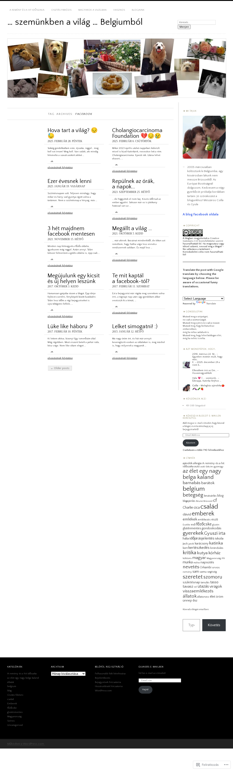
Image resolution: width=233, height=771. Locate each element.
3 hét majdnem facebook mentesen (71, 231)
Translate (211, 303)
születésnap (191, 582)
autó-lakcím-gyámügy (211, 466)
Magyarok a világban (92, 10)
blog (220, 496)
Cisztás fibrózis (61, 10)
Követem (190, 443)
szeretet (193, 577)
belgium (194, 488)
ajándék (187, 463)
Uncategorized (15, 725)
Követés (214, 625)
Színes (11, 720)
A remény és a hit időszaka (27, 10)
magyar (199, 558)
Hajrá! (145, 689)
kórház (214, 553)
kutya (202, 552)
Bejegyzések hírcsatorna (108, 682)
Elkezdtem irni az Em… (204, 370)
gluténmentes (192, 528)
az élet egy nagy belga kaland (202, 474)
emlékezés (204, 519)
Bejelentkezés (102, 678)
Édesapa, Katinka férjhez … (206, 380)
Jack (185, 543)
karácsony (201, 543)
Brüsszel (208, 501)
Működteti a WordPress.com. (26, 743)
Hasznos (119, 10)
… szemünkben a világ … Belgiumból (75, 22)
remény (187, 572)
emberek (203, 513)
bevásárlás (210, 495)
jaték (191, 543)
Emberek (12, 703)
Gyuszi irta (214, 533)
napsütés (207, 562)
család (209, 506)
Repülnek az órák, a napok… (133, 184)
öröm (219, 597)
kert (185, 547)
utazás (203, 586)
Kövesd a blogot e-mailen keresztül (202, 417)
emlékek (190, 519)
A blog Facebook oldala (200, 214)
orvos (216, 567)
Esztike (186, 524)
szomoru (212, 577)
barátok (208, 483)
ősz (195, 600)
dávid (187, 514)
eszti (214, 519)
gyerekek (193, 533)
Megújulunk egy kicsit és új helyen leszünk (74, 278)
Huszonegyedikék (202, 373)
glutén (215, 524)
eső (193, 524)
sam (195, 571)
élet (212, 597)
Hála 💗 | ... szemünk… (204, 378)
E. (193, 362)
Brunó (199, 501)
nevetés (191, 566)
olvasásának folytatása (60, 164)
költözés (187, 558)
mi (223, 558)
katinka (216, 543)
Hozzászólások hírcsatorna (109, 686)
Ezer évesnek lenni (69, 181)
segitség (212, 571)
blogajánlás (189, 501)
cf (215, 500)
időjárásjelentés (202, 538)
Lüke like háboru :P (70, 326)
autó (197, 466)
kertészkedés (199, 548)
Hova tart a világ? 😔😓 (73, 133)
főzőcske (204, 524)
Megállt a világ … (132, 228)
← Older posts (60, 368)
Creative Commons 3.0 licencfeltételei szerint (203, 239)
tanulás (205, 582)
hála (186, 538)
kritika (189, 553)
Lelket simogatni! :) (134, 326)
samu (203, 571)
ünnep (187, 600)
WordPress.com (103, 690)
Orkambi (205, 567)
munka (188, 562)
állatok (190, 596)
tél (195, 587)
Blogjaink (138, 10)
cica (197, 507)
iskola (219, 538)
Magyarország (214, 558)
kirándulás (216, 548)
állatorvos (203, 596)
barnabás (191, 482)
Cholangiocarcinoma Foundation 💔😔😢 (137, 133)
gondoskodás (211, 528)
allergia (197, 463)
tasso (214, 582)
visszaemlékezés (198, 591)
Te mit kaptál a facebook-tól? (130, 278)
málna (196, 562)
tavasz (188, 586)
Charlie (188, 508)
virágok (216, 586)
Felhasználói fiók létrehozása (110, 673)
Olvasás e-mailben (151, 667)
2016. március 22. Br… (204, 354)
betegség (193, 495)
